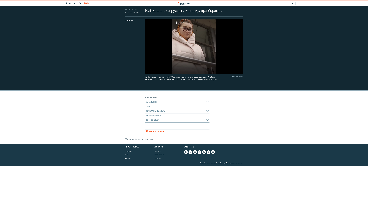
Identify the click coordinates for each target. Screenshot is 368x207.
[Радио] (298, 3)
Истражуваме (159, 155)
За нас (127, 155)
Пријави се (128, 151)
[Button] (129, 21)
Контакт (128, 158)
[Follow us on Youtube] (195, 152)
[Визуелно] (293, 3)
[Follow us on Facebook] (186, 152)
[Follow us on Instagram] (199, 152)
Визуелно (157, 151)
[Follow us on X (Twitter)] (190, 152)
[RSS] (204, 152)
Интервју (157, 158)
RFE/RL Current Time (132, 12)
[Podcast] (208, 152)
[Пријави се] (213, 152)
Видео (86, 3)
